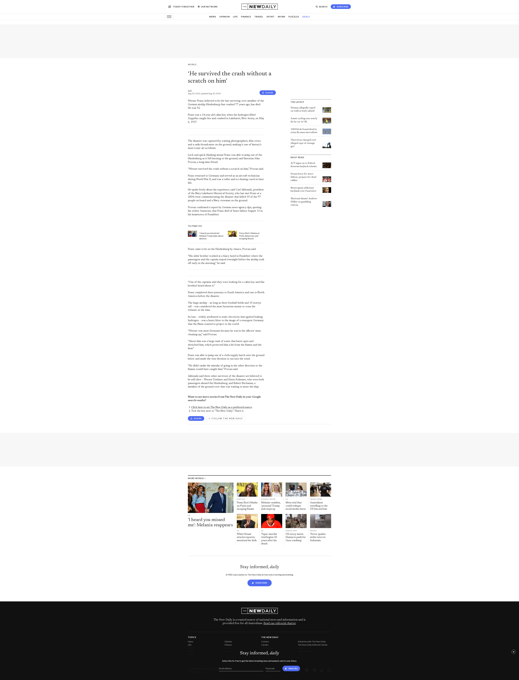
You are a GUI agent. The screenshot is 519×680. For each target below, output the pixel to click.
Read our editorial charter (279, 623)
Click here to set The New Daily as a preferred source (221, 407)
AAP (190, 90)
